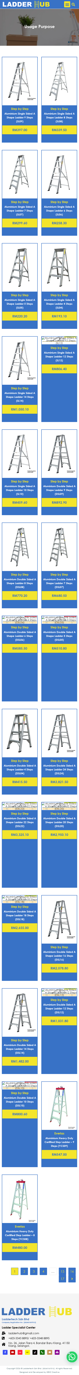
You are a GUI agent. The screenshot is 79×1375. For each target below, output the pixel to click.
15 (62, 1271)
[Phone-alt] (42, 1352)
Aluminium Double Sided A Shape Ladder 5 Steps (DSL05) (59, 635)
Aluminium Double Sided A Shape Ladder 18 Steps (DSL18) (20, 915)
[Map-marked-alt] (57, 1352)
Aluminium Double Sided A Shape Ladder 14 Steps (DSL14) (20, 1048)
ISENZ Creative (53, 1372)
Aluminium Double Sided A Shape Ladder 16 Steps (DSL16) (59, 955)
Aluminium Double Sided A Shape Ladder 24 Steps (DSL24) (59, 769)
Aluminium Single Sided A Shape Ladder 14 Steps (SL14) (19, 396)
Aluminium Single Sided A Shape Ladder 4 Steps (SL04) (59, 303)
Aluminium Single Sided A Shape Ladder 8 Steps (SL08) (59, 117)
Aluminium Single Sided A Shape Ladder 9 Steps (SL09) (19, 117)
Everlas (59, 1133)
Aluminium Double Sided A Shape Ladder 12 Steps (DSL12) (59, 1008)
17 (62, 1279)
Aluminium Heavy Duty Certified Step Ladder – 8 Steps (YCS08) (20, 1235)
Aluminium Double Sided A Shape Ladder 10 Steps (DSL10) (20, 1101)
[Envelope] (49, 1352)
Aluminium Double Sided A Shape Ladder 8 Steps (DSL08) (20, 583)
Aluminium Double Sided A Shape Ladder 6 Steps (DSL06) (20, 635)
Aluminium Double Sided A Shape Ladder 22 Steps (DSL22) (20, 822)
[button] (67, 4)
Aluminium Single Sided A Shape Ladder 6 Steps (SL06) (59, 210)
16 (72, 1271)
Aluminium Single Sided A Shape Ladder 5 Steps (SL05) (19, 303)
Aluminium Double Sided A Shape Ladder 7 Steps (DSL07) (59, 583)
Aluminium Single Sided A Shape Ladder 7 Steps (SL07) (19, 210)
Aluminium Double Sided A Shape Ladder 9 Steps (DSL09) (59, 490)
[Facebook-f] (5, 1352)
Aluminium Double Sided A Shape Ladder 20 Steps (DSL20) (59, 822)
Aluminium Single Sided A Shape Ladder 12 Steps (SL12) (59, 356)
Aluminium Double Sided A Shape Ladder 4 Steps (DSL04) (20, 769)
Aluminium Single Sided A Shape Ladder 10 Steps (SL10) (19, 490)
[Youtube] (12, 1352)
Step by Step (20, 108)
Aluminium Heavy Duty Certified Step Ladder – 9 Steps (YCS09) (59, 1142)
